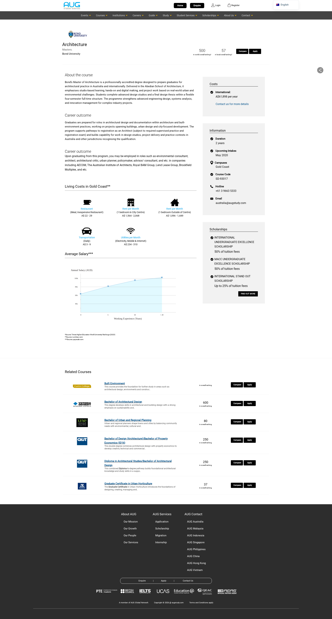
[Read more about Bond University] (78, 39)
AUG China (193, 556)
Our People (130, 535)
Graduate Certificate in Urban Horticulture (128, 483)
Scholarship (162, 528)
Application (161, 521)
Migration (160, 535)
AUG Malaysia (195, 528)
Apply (255, 51)
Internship (161, 542)
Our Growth (130, 528)
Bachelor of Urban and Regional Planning (127, 420)
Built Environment (114, 383)
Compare (243, 51)
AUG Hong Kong (196, 563)
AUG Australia (195, 521)
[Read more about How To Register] (227, 596)
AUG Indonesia (195, 535)
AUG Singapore (196, 542)
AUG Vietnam (195, 570)
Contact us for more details (232, 104)
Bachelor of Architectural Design (123, 401)
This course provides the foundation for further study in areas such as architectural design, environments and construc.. (136, 388)
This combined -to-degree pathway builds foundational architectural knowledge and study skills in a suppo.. (140, 470)
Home (180, 5)
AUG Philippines (196, 549)
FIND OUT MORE (248, 294)
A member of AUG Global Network (133, 603)
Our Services (131, 542)
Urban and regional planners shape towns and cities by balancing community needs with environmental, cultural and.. (140, 424)
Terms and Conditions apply (201, 603)
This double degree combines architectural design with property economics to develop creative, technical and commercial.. (140, 447)
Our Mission (131, 521)
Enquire (197, 5)
